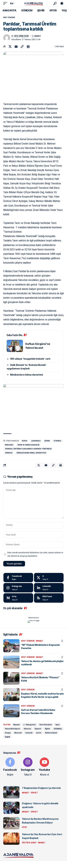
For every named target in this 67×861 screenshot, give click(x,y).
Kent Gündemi (9, 17)
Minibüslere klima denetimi (26, 374)
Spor (57, 725)
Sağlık (7, 737)
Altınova (27, 729)
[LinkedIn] (49, 587)
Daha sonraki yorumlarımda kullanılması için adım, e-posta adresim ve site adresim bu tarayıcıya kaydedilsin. (35, 554)
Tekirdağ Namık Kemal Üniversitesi (31, 453)
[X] (49, 577)
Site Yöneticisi (21, 36)
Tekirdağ (8, 453)
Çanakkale (35, 441)
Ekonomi (18, 733)
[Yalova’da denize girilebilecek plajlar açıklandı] (11, 662)
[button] (6, 3)
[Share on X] (10, 46)
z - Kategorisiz (29, 725)
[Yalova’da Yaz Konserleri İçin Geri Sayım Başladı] (11, 839)
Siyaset (38, 729)
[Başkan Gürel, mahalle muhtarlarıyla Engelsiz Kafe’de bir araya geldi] (11, 694)
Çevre (38, 733)
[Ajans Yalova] (33, 3)
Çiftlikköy (58, 729)
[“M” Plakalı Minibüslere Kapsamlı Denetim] (11, 645)
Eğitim (47, 729)
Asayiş (8, 733)
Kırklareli (9, 445)
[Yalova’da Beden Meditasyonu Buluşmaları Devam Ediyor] (11, 823)
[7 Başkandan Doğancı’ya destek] (11, 792)
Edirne (47, 441)
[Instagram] (18, 587)
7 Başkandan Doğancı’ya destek (41, 787)
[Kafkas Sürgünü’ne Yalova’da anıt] (15, 346)
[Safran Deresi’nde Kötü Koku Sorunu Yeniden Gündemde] (11, 710)
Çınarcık (28, 733)
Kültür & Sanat (51, 733)
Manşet (39, 641)
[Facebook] (18, 577)
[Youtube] (44, 767)
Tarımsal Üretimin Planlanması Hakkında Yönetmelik (28, 449)
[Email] (16, 46)
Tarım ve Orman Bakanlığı (28, 445)
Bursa (24, 441)
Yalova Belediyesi (12, 729)
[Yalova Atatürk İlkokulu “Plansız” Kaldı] (11, 678)
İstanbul (57, 441)
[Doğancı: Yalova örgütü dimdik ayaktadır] (11, 808)
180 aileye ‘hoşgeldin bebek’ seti (30, 358)
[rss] (49, 598)
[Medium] (18, 598)
